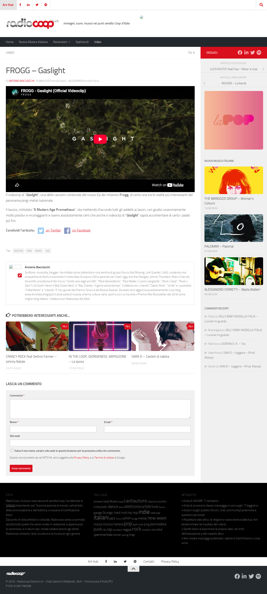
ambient (98, 501)
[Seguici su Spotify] (258, 52)
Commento (17, 395)
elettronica (134, 506)
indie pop (155, 513)
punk (98, 529)
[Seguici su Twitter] (252, 52)
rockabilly (146, 529)
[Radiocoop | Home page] (32, 23)
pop (128, 523)
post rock (138, 524)
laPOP (127, 518)
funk (154, 507)
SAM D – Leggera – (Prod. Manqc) (240, 366)
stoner (117, 535)
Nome (14, 422)
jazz (112, 518)
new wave (157, 518)
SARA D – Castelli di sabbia (150, 356)
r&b (104, 529)
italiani (38, 250)
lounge (134, 518)
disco (121, 507)
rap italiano (117, 530)
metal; (142, 518)
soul (159, 529)
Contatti (148, 561)
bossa (120, 501)
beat (106, 501)
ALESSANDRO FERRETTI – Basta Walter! (232, 289)
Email (108, 422)
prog (147, 524)
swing (125, 534)
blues (113, 501)
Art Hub (8, 5)
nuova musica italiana (108, 524)
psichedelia (158, 524)
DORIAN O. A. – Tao (233, 344)
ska (154, 529)
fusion (162, 507)
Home (9, 42)
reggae (127, 529)
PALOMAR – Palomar (219, 246)
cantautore (135, 501)
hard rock (18, 250)
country (161, 501)
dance (113, 506)
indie (29, 250)
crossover (100, 507)
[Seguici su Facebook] (240, 52)
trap (132, 535)
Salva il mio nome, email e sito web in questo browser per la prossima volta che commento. (67, 450)
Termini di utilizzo (104, 457)
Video (97, 42)
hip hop (133, 513)
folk (147, 506)
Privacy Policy (81, 457)
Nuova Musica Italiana (33, 42)
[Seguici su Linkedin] (246, 52)
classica (152, 501)
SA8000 (10, 505)
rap (109, 529)
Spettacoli (82, 42)
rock (48, 250)
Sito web (15, 436)
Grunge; (108, 513)
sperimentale (103, 535)
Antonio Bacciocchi (21, 81)
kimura (119, 518)
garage (98, 513)
